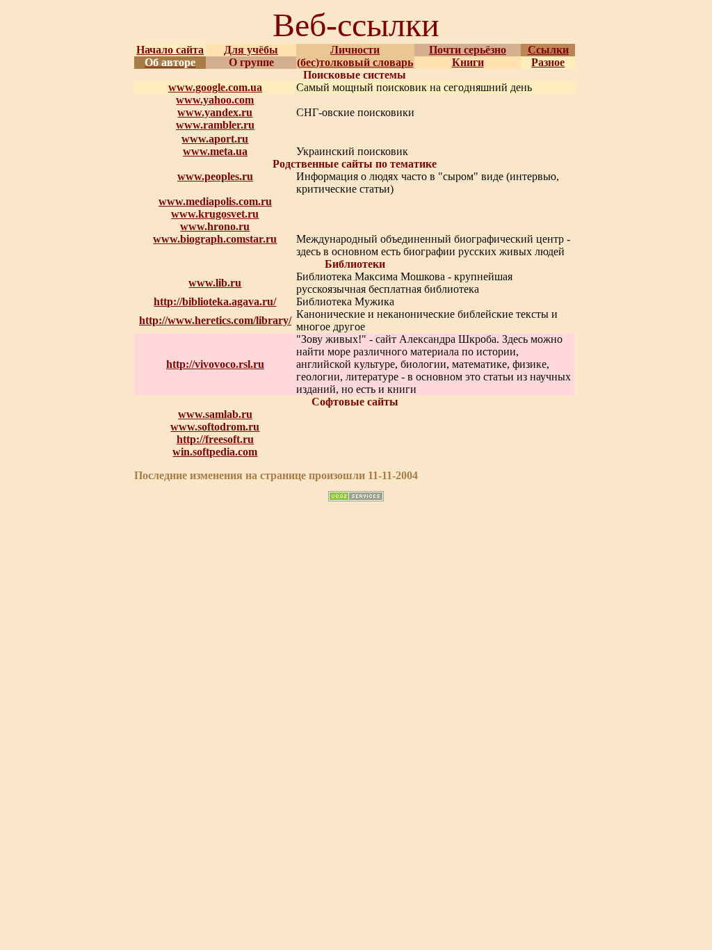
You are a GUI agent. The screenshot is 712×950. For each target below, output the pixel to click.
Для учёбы (251, 50)
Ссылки (548, 50)
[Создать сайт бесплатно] (356, 498)
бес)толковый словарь (356, 62)
